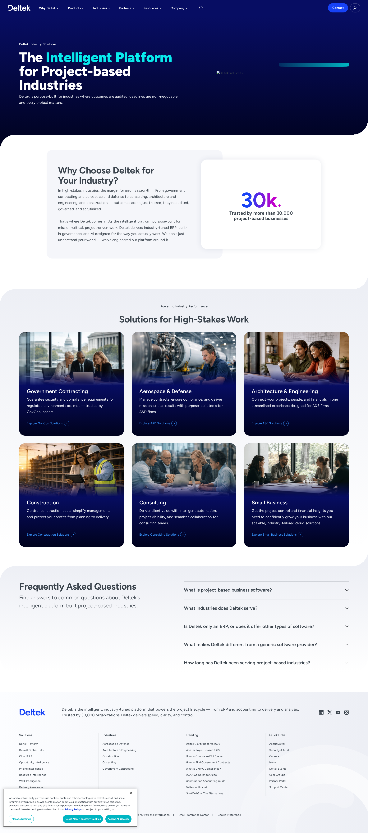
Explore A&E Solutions (267, 423)
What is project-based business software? (228, 589)
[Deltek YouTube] (338, 712)
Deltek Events (277, 768)
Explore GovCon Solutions (45, 423)
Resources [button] (152, 9)
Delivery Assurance (31, 787)
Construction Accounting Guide (205, 780)
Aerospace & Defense (116, 743)
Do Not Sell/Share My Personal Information (143, 814)
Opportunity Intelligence (34, 762)
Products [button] (76, 9)
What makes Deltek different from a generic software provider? (250, 644)
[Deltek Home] (20, 8)
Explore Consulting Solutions (159, 534)
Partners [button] (126, 9)
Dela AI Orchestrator (32, 750)
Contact (338, 8)
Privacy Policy (73, 809)
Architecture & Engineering (119, 750)
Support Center (279, 787)
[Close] (131, 793)
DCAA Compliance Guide (201, 774)
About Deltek (277, 743)
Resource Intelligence (32, 774)
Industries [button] (101, 9)
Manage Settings (21, 818)
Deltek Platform (28, 743)
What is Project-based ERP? (203, 750)
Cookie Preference (229, 814)
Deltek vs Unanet (196, 787)
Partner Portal (277, 780)
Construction (111, 756)
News (273, 762)
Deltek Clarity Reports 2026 (203, 743)
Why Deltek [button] (49, 9)
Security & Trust (279, 750)
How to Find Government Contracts (208, 762)
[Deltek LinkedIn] (321, 712)
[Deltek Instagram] (346, 712)
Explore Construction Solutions (48, 534)
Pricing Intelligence (31, 768)
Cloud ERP (25, 756)
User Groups (277, 774)
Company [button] (179, 9)
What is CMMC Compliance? (203, 768)
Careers (274, 756)
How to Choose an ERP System (205, 756)
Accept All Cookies (118, 818)
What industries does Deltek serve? (220, 608)
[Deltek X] (329, 712)
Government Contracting (118, 768)
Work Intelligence (30, 780)
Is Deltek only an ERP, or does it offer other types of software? (249, 626)
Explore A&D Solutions (154, 423)
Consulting (109, 762)
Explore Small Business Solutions (274, 534)
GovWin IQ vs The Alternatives (204, 793)
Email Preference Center (193, 814)
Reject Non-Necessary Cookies (83, 818)
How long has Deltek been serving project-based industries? (247, 662)
